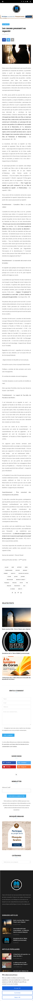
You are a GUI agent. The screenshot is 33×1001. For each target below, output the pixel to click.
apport (19, 567)
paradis (6, 582)
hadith (13, 573)
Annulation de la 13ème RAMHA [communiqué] (15, 653)
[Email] (21, 592)
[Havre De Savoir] (16, 9)
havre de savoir (24, 573)
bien (26, 567)
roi (24, 585)
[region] (16, 986)
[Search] (30, 1)
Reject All (17, 997)
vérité (20, 589)
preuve (9, 585)
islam (9, 576)
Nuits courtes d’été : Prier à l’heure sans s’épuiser (16, 629)
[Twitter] (8, 40)
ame (13, 567)
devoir (18, 570)
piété (21, 582)
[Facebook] (4, 40)
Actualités (6, 24)
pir (27, 582)
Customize (17, 992)
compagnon (8, 570)
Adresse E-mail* (6, 787)
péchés (14, 582)
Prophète (17, 585)
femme (6, 573)
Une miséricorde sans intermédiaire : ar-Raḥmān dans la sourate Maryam (21, 930)
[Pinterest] (18, 592)
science (12, 589)
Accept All (17, 988)
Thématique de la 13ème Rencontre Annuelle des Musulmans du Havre (16, 678)
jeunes (23, 576)
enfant (25, 570)
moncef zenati (20, 579)
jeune (16, 576)
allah (6, 567)
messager (10, 579)
